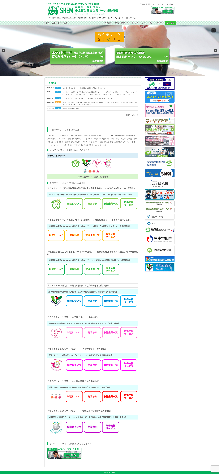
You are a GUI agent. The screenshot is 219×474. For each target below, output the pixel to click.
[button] (213, 30)
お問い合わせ (170, 23)
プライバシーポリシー (168, 4)
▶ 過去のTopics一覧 (131, 115)
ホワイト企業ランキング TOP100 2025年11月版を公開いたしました (88, 98)
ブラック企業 (62, 23)
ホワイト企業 (50, 23)
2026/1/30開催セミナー (71, 108)
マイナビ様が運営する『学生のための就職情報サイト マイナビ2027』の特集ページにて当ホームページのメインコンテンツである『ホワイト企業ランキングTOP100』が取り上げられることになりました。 (100, 93)
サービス (135, 23)
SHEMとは (107, 23)
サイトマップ (156, 4)
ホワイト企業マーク (122, 23)
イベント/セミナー (148, 23)
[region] (109, 50)
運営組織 (142, 4)
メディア (159, 23)
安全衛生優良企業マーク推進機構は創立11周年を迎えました (84, 88)
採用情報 (148, 4)
